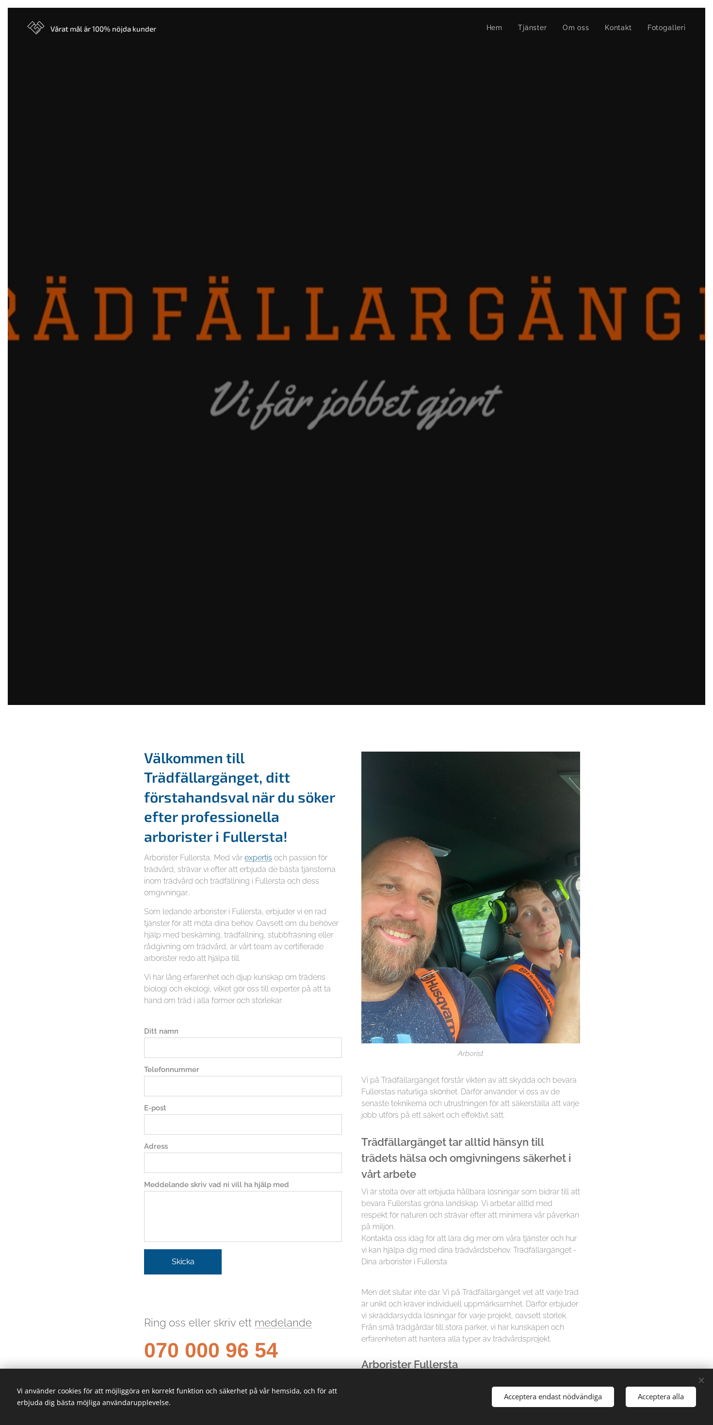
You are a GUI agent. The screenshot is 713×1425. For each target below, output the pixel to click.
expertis (258, 857)
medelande (283, 1322)
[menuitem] (497, 28)
